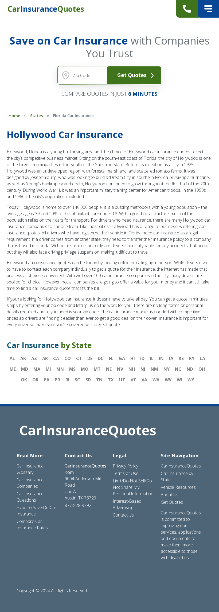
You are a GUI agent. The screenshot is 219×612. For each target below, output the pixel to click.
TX (111, 380)
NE (109, 369)
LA (202, 358)
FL (111, 358)
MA (36, 369)
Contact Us (123, 515)
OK (24, 380)
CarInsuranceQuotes (181, 466)
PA (46, 380)
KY (191, 358)
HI (132, 358)
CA (56, 358)
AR (45, 358)
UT (122, 380)
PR (57, 380)
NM (154, 369)
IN (161, 358)
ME (13, 369)
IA (171, 358)
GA (122, 358)
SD (88, 380)
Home (14, 115)
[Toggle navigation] (208, 9)
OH (201, 369)
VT (133, 380)
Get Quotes (132, 75)
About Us (169, 495)
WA (155, 380)
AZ (34, 358)
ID (142, 358)
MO (84, 369)
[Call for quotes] (188, 9)
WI (179, 380)
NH (131, 369)
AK (23, 358)
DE (89, 358)
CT (79, 358)
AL (12, 358)
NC (178, 369)
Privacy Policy (125, 466)
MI (48, 369)
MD (24, 369)
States (36, 115)
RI (67, 380)
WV (168, 380)
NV (120, 369)
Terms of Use (125, 473)
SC (77, 380)
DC (101, 358)
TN (99, 380)
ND (190, 369)
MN (60, 369)
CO (67, 358)
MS (72, 369)
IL (152, 358)
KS (181, 358)
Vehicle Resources (178, 487)
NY (166, 369)
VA (144, 380)
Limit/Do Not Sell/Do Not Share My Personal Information (133, 487)
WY (190, 380)
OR (35, 380)
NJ (142, 369)
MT (97, 369)
